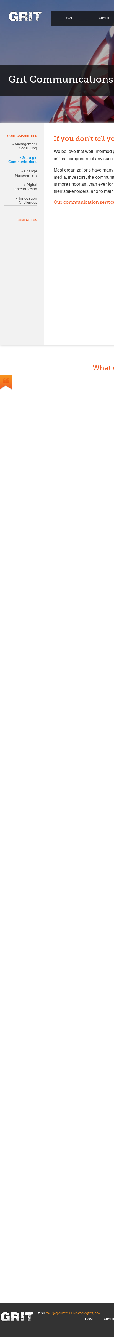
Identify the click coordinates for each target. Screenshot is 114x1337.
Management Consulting (26, 146)
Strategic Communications (22, 159)
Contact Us (27, 220)
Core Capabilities (22, 136)
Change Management (26, 173)
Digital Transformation (24, 187)
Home (68, 18)
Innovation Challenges (28, 200)
